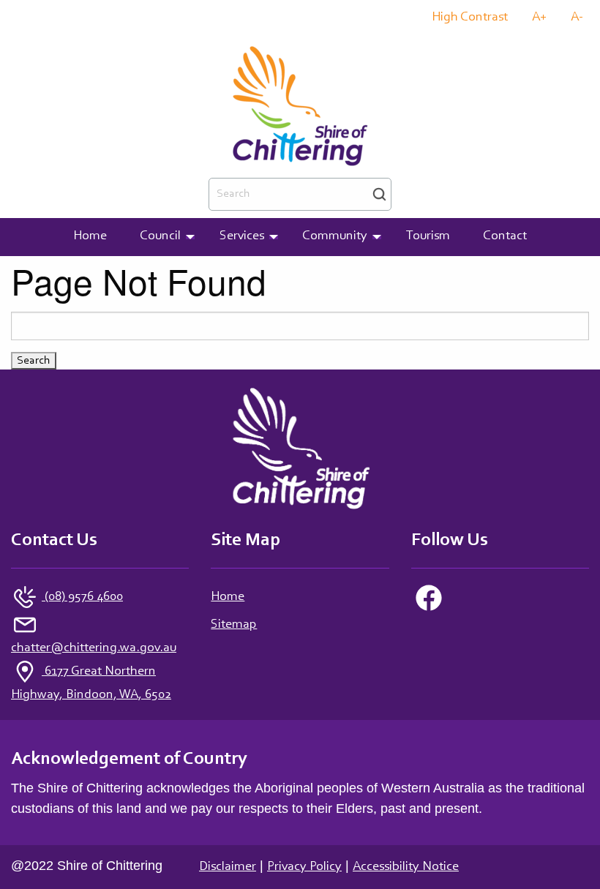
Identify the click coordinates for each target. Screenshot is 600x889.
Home (227, 597)
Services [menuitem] (242, 236)
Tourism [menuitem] (428, 236)
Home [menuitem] (90, 236)
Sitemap (234, 624)
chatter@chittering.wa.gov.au (93, 648)
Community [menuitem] (334, 236)
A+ (539, 18)
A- (577, 18)
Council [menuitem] (160, 236)
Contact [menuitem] (505, 236)
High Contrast (470, 18)
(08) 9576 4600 (82, 597)
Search (379, 194)
